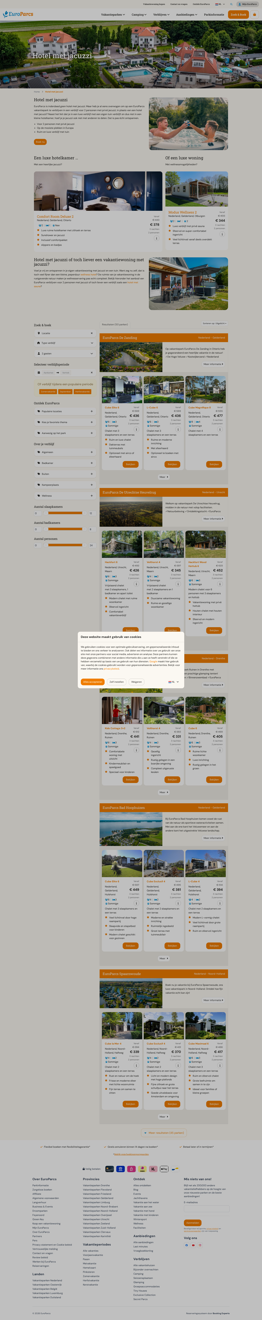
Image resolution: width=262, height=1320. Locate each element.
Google (153, 661)
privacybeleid (111, 668)
